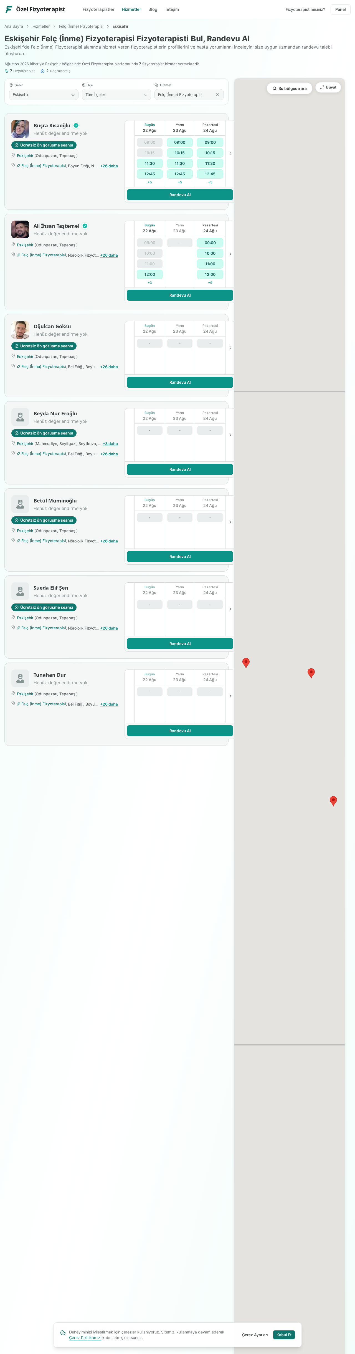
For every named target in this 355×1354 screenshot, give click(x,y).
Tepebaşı (67, 155)
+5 (150, 182)
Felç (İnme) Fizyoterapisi (81, 26)
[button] (76, 125)
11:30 (150, 163)
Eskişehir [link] (120, 26)
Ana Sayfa (13, 26)
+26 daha (109, 165)
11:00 (210, 263)
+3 (150, 283)
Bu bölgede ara (292, 88)
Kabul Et (284, 1334)
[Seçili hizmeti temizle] (217, 94)
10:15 (180, 152)
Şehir (19, 85)
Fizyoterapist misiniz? (305, 9)
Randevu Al (180, 194)
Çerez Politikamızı (85, 1337)
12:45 (149, 173)
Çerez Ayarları (255, 1334)
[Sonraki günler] (230, 153)
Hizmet (165, 85)
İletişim (171, 9)
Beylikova (87, 443)
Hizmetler (131, 9)
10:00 (210, 253)
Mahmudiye (46, 443)
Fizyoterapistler (99, 9)
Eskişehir (25, 155)
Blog (152, 9)
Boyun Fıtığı (78, 165)
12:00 (149, 274)
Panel (340, 9)
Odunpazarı (46, 155)
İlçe (90, 85)
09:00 (179, 142)
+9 (210, 283)
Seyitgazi (67, 443)
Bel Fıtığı (75, 366)
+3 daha (110, 443)
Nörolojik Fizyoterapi (86, 255)
